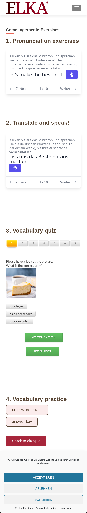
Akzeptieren (43, 477)
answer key (22, 422)
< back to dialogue (25, 441)
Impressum (66, 508)
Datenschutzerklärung (47, 508)
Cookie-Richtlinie (24, 508)
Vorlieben (43, 499)
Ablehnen (43, 488)
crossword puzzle (27, 410)
